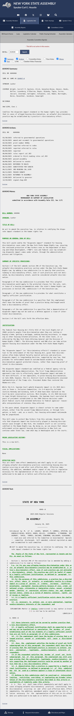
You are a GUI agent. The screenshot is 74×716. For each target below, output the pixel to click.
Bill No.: (5, 52)
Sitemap (10, 713)
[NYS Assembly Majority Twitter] (33, 15)
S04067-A (21, 78)
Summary (10, 59)
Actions (21, 59)
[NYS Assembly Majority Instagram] (41, 15)
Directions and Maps (58, 713)
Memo (61, 59)
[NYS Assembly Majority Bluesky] (48, 15)
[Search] (56, 15)
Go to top (4, 120)
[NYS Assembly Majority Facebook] (26, 15)
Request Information (32, 713)
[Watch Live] (18, 15)
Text (8, 61)
